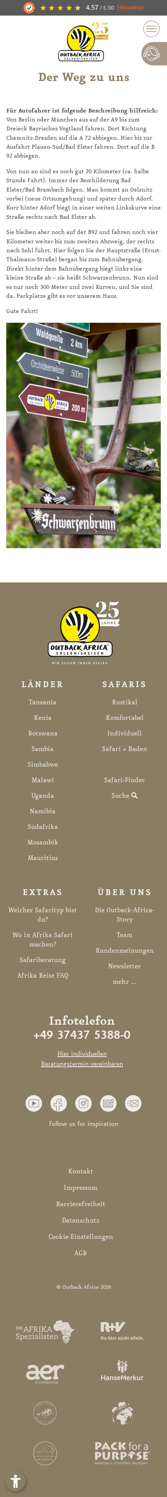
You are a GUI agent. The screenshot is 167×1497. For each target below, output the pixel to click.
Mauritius (43, 858)
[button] (33, 1103)
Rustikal (124, 702)
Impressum (80, 1188)
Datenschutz (80, 1220)
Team (124, 935)
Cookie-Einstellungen (81, 1237)
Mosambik (42, 842)
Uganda (42, 796)
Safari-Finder (124, 780)
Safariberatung (42, 960)
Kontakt (80, 1171)
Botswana (42, 733)
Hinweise (130, 7)
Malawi (42, 780)
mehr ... (125, 982)
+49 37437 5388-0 (81, 1036)
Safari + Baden (124, 749)
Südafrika (43, 827)
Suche (121, 796)
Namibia (43, 811)
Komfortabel (125, 718)
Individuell (124, 733)
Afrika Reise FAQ (42, 976)
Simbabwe (43, 765)
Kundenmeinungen (125, 951)
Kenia (43, 718)
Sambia (42, 749)
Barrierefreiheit (80, 1204)
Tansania (42, 702)
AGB (80, 1253)
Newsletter (124, 966)
